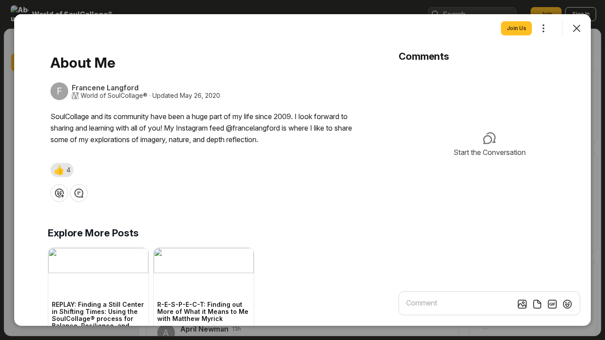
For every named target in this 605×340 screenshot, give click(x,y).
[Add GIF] (552, 304)
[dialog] (302, 170)
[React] (59, 193)
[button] (62, 170)
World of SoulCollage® (114, 95)
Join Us (516, 28)
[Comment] (79, 193)
